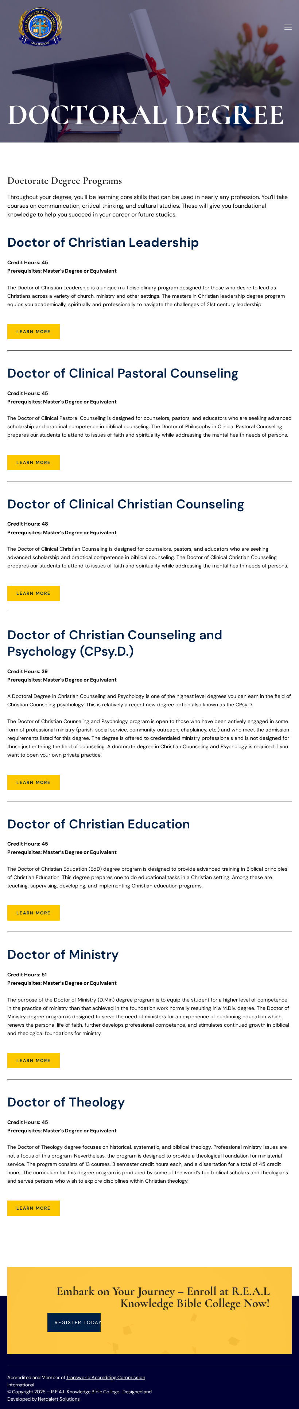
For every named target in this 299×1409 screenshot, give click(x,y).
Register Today (78, 1322)
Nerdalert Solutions (59, 1399)
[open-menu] (287, 27)
